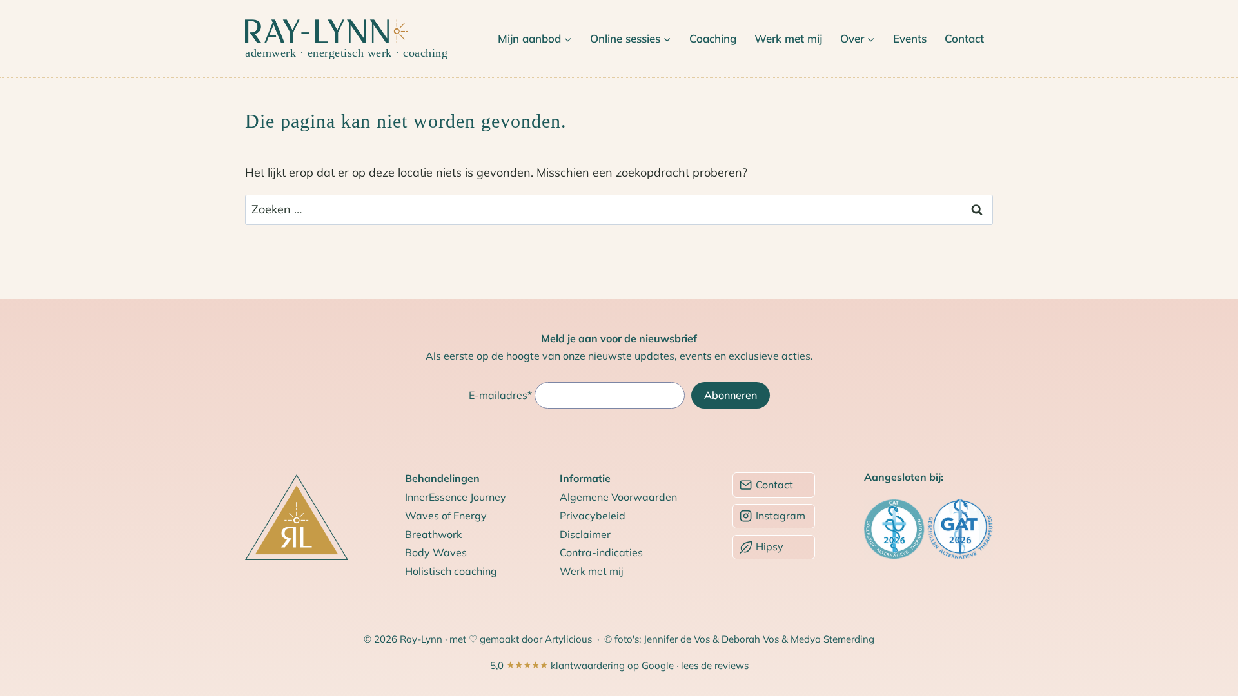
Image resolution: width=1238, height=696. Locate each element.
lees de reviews (715, 665)
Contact (964, 38)
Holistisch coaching (451, 571)
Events (910, 38)
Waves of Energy (446, 515)
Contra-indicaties (601, 552)
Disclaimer (585, 534)
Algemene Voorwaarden (618, 496)
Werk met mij (788, 38)
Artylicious (569, 639)
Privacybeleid (592, 515)
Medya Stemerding (832, 639)
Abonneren (730, 395)
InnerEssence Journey (455, 496)
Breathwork (433, 534)
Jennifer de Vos (677, 639)
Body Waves (436, 552)
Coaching (712, 38)
